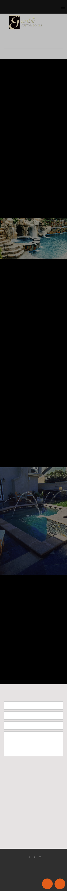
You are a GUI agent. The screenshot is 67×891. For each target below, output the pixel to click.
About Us (16, 138)
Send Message (22, 766)
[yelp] (38, 856)
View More (33, 242)
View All (16, 455)
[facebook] (33, 856)
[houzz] (28, 856)
